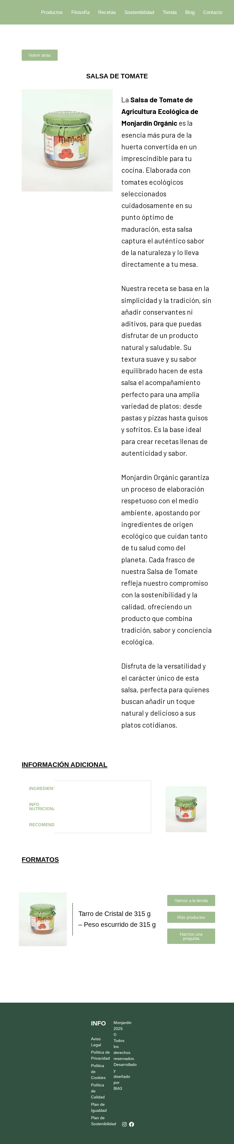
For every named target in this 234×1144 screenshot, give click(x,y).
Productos (52, 12)
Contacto (212, 12)
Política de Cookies (97, 1071)
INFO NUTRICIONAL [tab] (41, 806)
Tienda (170, 12)
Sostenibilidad (139, 12)
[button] (40, 55)
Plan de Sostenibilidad (97, 1120)
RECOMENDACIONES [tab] (41, 825)
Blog (190, 12)
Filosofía (80, 12)
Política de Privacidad (97, 1055)
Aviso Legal (96, 1042)
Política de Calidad (97, 1091)
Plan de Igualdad (97, 1107)
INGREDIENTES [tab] (41, 788)
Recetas (107, 12)
